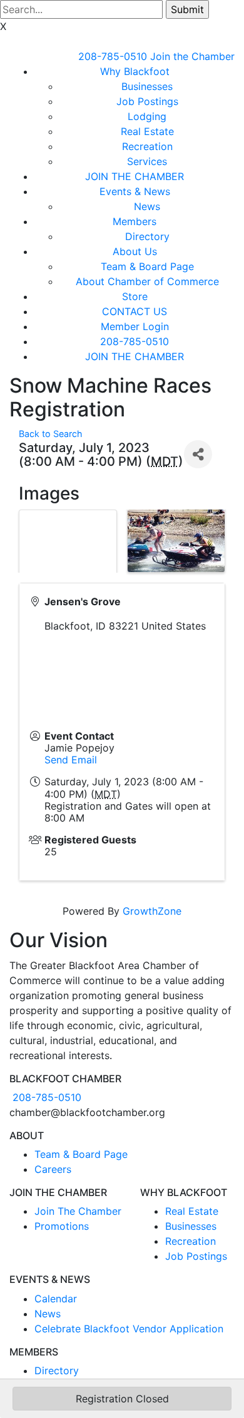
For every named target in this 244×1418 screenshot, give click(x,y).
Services (147, 161)
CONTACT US (134, 311)
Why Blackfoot (135, 71)
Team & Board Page (147, 266)
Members (134, 221)
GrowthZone (152, 911)
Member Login (135, 326)
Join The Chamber (77, 1211)
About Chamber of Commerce (147, 281)
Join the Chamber (192, 56)
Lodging (147, 116)
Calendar (55, 1298)
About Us (135, 251)
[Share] (198, 454)
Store (135, 296)
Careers (52, 1169)
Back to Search (51, 433)
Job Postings (147, 101)
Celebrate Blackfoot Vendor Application (128, 1328)
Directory (147, 236)
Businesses (147, 86)
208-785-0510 (112, 56)
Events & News (134, 191)
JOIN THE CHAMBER (134, 176)
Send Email (70, 759)
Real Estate (147, 131)
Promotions (61, 1226)
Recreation (147, 146)
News (147, 206)
